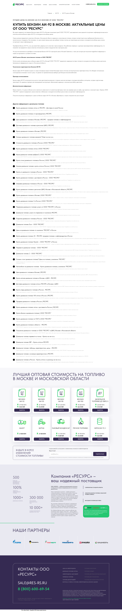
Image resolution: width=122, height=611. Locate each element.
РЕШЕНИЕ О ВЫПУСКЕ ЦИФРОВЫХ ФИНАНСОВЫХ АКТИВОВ (77, 598)
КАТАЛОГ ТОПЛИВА (76, 4)
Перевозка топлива (68, 576)
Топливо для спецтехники (91, 576)
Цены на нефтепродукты (69, 568)
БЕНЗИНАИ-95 (41, 400)
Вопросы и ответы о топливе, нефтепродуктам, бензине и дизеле (80, 582)
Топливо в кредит (89, 571)
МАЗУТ (22, 428)
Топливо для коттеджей (69, 579)
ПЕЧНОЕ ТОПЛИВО (80, 428)
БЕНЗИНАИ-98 (61, 400)
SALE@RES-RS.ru (32, 583)
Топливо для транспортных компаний (95, 574)
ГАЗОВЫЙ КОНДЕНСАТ (61, 428)
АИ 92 (57, 13)
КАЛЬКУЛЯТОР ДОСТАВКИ (64, 4)
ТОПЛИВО (45, 4)
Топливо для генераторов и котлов (94, 579)
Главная (50, 13)
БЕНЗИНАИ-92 (22, 400)
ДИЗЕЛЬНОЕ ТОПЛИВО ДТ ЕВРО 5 (100, 400)
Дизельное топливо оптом (70, 571)
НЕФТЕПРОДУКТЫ (37, 4)
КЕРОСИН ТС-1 (100, 428)
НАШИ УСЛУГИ (29, 4)
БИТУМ (41, 428)
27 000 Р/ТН (42, 434)
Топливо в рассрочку (90, 568)
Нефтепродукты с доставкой (70, 574)
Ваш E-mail (52, 451)
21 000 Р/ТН (22, 434)
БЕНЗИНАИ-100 (80, 400)
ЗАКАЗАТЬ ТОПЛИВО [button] (103, 4)
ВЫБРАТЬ (22, 410)
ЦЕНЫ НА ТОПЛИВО (53, 4)
